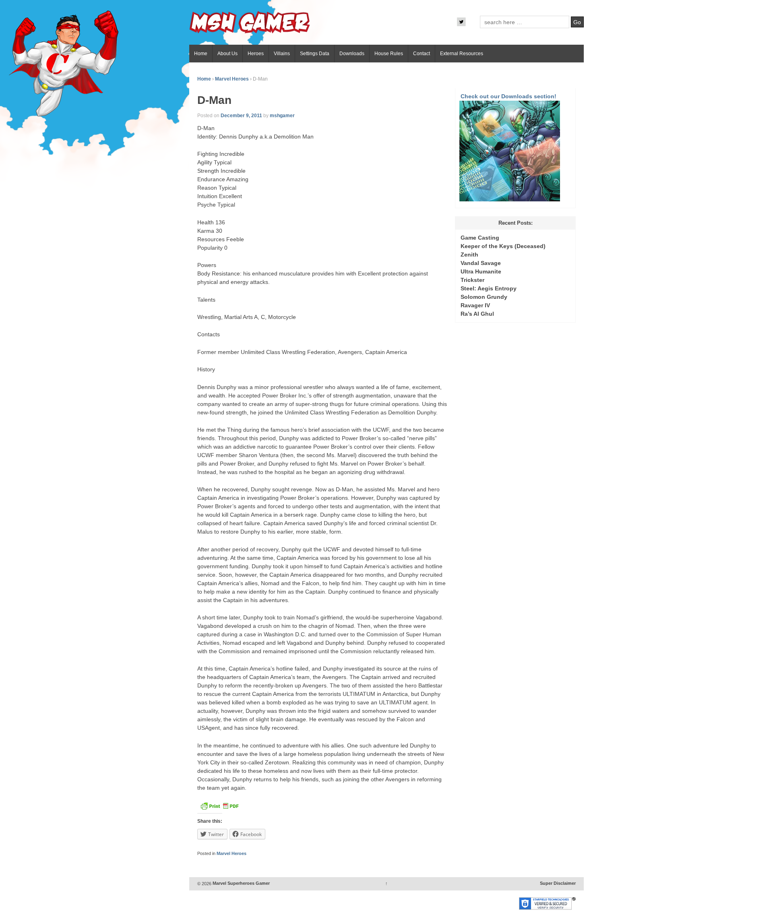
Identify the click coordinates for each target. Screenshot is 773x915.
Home (200, 53)
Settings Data (314, 53)
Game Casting (480, 237)
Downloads (351, 53)
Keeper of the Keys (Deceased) (503, 246)
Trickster (472, 280)
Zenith (469, 254)
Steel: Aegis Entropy (489, 288)
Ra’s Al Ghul (477, 314)
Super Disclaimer (558, 883)
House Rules (388, 53)
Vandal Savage (481, 263)
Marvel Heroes (232, 79)
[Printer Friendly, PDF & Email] (219, 808)
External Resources (461, 53)
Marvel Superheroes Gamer (240, 883)
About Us (227, 53)
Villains (282, 53)
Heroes (256, 53)
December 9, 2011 (241, 115)
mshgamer (282, 115)
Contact (421, 53)
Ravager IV (475, 305)
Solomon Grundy (484, 297)
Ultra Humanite (481, 271)
